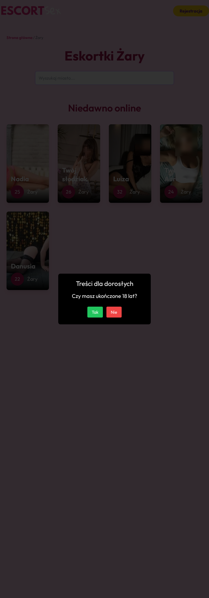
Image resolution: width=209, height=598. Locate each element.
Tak (95, 312)
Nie (114, 312)
